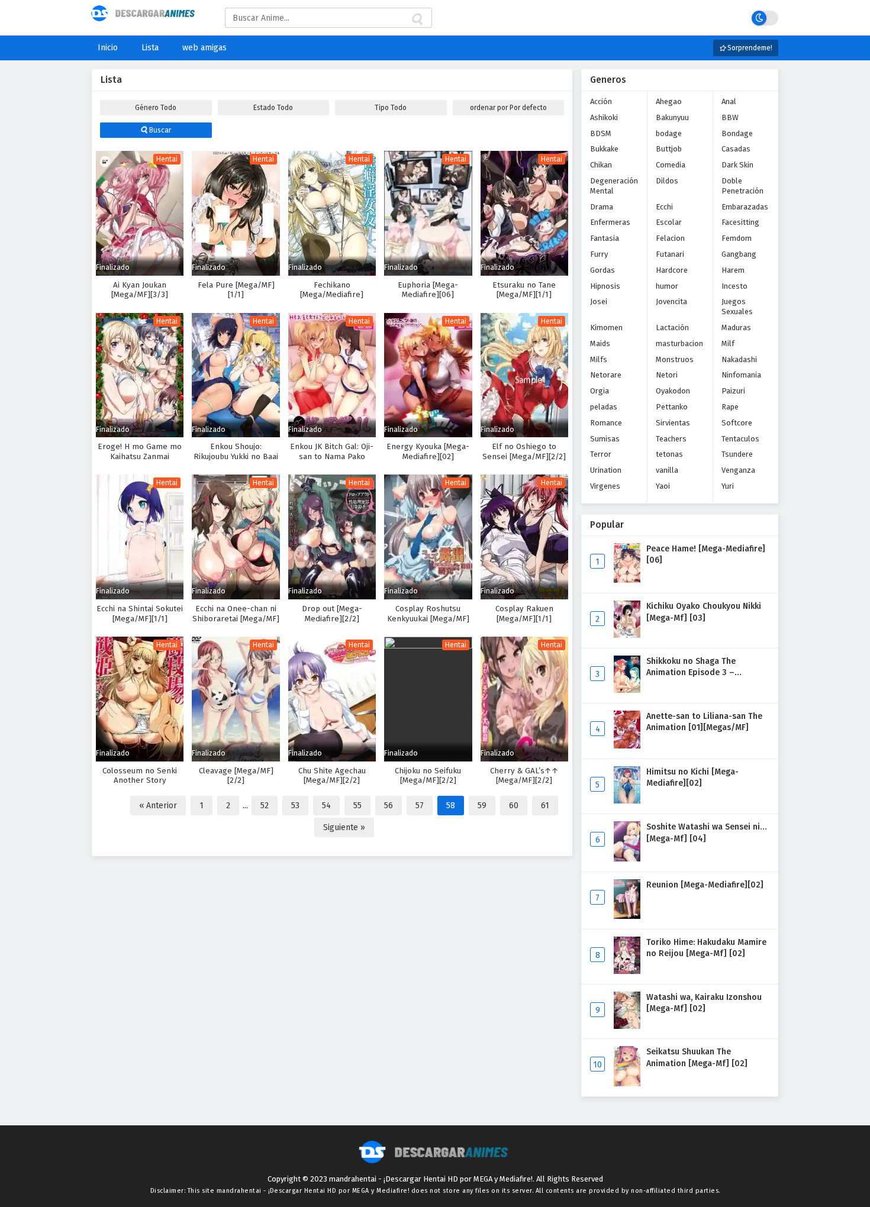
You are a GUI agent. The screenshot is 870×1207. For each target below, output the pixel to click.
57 (419, 806)
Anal (728, 101)
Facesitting (740, 222)
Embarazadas (744, 206)
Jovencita (671, 301)
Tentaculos (740, 438)
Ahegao (669, 101)
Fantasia (604, 238)
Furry (599, 254)
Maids (600, 343)
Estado (273, 108)
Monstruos (675, 359)
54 (326, 806)
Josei (598, 301)
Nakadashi (739, 359)
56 (388, 806)
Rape (730, 406)
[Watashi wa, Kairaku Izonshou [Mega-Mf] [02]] (627, 1026)
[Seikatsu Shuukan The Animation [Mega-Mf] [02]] (627, 1084)
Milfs (598, 359)
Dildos (667, 180)
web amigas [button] (204, 48)
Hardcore (672, 270)
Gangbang (738, 254)
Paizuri (733, 390)
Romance (606, 422)
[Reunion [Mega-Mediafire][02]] (627, 916)
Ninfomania (741, 374)
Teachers (671, 438)
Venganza (738, 470)
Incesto (734, 286)
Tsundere (737, 454)
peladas (603, 406)
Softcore (736, 422)
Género (155, 108)
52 (264, 806)
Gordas (602, 270)
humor (667, 286)
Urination (605, 470)
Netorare (605, 374)
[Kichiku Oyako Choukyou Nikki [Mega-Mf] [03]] (627, 635)
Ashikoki (604, 117)
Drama (601, 206)
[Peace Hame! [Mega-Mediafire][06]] (627, 580)
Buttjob (669, 148)
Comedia (670, 164)
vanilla (667, 470)
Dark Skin (737, 164)
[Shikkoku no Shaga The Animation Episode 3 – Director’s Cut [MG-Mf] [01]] (627, 690)
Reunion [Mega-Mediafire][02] (704, 885)
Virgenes (605, 486)
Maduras (736, 327)
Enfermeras (610, 222)
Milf (727, 343)
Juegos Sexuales (737, 306)
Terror (600, 454)
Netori (667, 374)
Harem (733, 270)
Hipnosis (605, 286)
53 (295, 806)
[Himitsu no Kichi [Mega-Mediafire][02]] (627, 801)
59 (482, 806)
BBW (730, 117)
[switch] (765, 18)
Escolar (669, 222)
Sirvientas (673, 422)
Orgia (599, 390)
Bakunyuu (672, 117)
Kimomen (606, 327)
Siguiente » (344, 827)
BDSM (600, 133)
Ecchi (664, 206)
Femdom (736, 238)
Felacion (670, 238)
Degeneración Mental (614, 185)
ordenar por (508, 108)
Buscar (159, 130)
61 (545, 806)
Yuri (727, 486)
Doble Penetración (742, 185)
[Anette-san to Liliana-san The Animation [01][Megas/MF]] (627, 746)
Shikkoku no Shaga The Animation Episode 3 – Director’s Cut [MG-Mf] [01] (699, 672)
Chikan (601, 164)
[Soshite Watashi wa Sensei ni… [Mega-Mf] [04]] (627, 859)
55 (357, 806)
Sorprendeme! (749, 48)
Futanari (670, 254)
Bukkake (604, 148)
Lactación (672, 327)
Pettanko (672, 406)
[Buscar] (417, 19)
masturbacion (679, 343)
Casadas (735, 148)
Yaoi (663, 486)
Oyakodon (673, 390)
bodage (669, 133)
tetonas (669, 454)
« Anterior (158, 806)
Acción (601, 101)
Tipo (391, 108)
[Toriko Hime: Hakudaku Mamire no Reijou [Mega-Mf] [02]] (627, 971)
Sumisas (605, 438)
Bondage (737, 133)
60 (513, 806)
